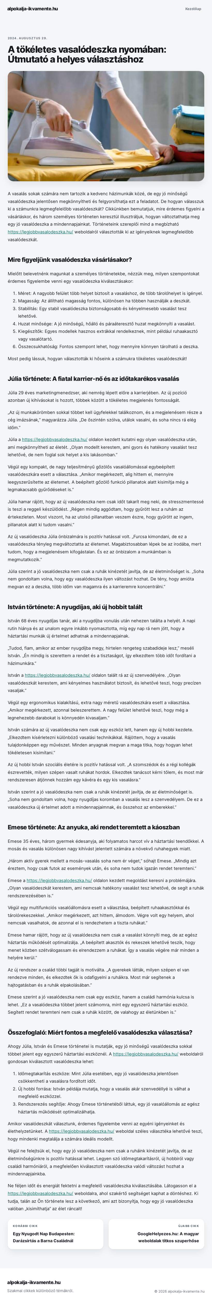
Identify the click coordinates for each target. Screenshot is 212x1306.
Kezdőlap (193, 9)
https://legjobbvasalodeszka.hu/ (40, 231)
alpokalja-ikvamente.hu (32, 8)
